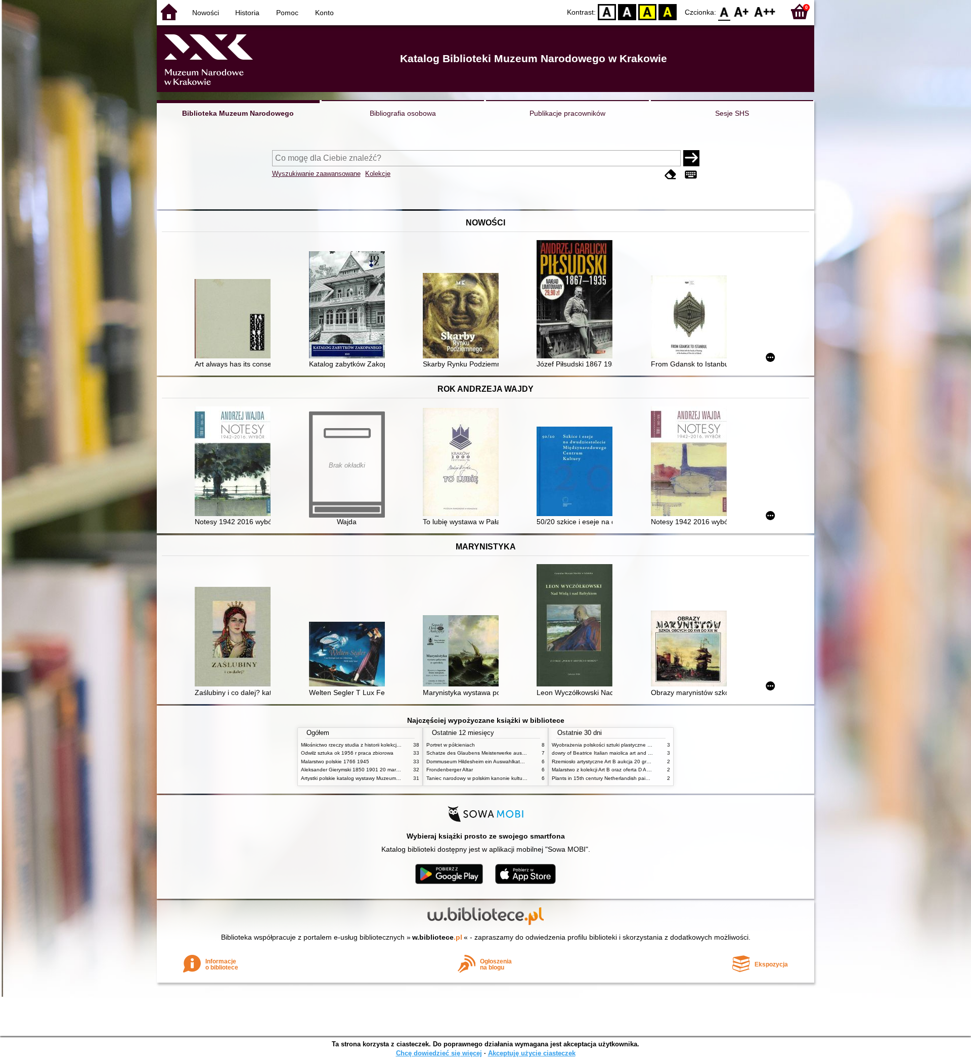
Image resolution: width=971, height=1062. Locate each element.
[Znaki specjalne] (691, 174)
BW (627, 11)
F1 (741, 11)
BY (667, 11)
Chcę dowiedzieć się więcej (439, 1053)
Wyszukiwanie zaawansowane (316, 173)
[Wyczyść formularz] (671, 174)
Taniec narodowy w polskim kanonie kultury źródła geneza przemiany (506, 778)
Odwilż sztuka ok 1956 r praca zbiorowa (347, 753)
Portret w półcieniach (450, 745)
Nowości (205, 13)
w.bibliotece (437, 937)
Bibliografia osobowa (403, 113)
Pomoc (287, 13)
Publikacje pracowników (567, 113)
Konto (324, 13)
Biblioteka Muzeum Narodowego (238, 113)
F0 (724, 11)
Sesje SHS (732, 113)
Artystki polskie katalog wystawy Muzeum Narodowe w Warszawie (377, 778)
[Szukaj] (691, 158)
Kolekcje (377, 173)
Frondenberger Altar (449, 769)
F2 (765, 11)
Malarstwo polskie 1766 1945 (335, 761)
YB (647, 11)
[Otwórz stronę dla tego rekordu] (235, 319)
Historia (247, 13)
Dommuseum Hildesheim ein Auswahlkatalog (478, 761)
